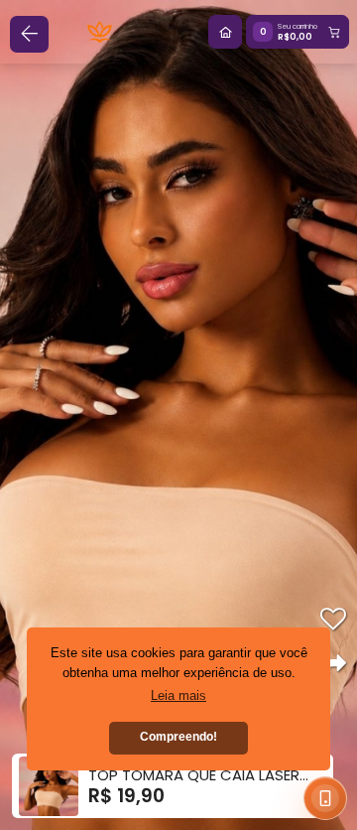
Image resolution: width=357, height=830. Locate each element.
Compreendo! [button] (178, 737)
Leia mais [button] (178, 695)
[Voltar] (29, 34)
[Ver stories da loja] (100, 32)
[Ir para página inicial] (225, 32)
